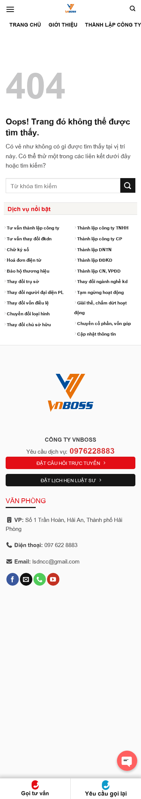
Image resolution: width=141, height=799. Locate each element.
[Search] (132, 8)
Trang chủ (25, 24)
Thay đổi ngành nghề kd (102, 281)
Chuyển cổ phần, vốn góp (104, 323)
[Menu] (10, 9)
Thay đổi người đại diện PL (35, 292)
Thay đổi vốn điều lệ (28, 302)
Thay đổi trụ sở (23, 281)
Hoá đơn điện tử (24, 259)
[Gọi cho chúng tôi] (39, 579)
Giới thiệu (63, 24)
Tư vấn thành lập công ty (33, 227)
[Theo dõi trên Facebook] (12, 579)
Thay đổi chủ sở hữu (29, 324)
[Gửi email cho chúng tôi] (26, 579)
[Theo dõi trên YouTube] (53, 579)
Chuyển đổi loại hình (28, 313)
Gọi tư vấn (35, 793)
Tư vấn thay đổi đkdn (29, 238)
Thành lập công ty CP (99, 238)
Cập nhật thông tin (96, 333)
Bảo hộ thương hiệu (28, 270)
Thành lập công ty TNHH (103, 227)
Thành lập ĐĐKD (94, 259)
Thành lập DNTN (94, 249)
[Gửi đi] (127, 185)
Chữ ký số (18, 249)
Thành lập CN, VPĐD (99, 270)
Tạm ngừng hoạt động (100, 292)
